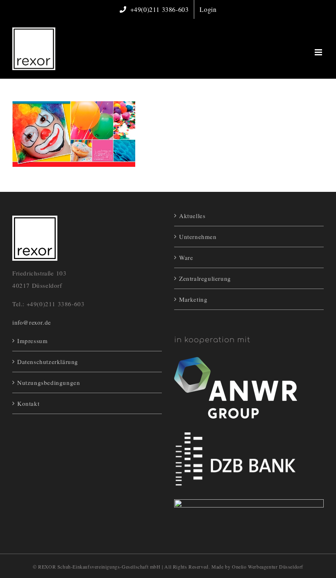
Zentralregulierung (205, 278)
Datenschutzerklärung (47, 361)
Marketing (193, 299)
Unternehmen (198, 236)
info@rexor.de (31, 322)
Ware (186, 257)
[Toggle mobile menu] (319, 52)
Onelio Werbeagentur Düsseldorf (267, 566)
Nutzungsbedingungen (48, 382)
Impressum (32, 341)
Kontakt (28, 403)
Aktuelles (192, 216)
